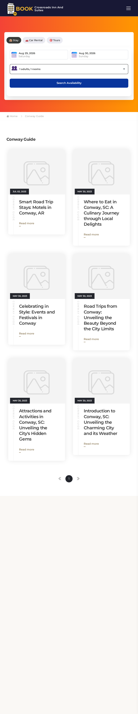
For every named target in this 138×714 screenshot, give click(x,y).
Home (13, 116)
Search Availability (69, 83)
